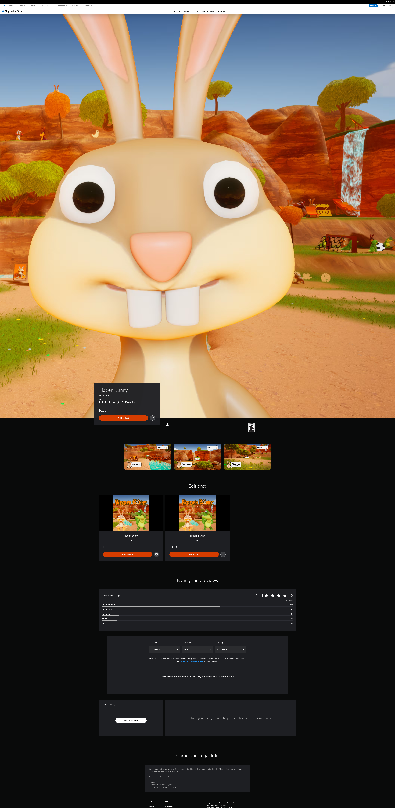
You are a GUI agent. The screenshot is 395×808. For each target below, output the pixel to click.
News (74, 6)
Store (11, 6)
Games (32, 6)
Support (87, 6)
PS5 (21, 6)
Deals (195, 12)
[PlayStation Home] (4, 6)
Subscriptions (208, 12)
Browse (221, 12)
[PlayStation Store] (13, 11)
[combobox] (164, 649)
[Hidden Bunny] (147, 457)
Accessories (60, 6)
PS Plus (45, 6)
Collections (184, 12)
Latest (172, 12)
